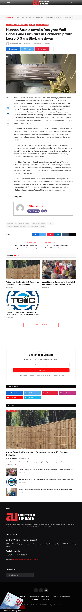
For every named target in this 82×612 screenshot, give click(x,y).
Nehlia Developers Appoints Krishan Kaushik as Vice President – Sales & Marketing (46, 489)
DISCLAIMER (34, 597)
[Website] (45, 210)
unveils (42, 226)
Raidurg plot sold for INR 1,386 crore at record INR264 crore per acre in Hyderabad (23, 313)
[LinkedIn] (8, 113)
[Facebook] (8, 103)
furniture (50, 223)
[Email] (8, 123)
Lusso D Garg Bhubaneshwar (16, 226)
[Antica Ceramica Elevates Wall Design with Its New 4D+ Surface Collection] (23, 269)
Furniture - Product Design (17, 24)
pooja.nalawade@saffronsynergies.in (25, 559)
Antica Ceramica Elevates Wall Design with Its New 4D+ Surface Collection (22, 283)
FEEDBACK (45, 597)
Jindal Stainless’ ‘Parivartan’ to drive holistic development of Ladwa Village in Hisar (59, 283)
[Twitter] (8, 108)
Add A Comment (41, 325)
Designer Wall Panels (38, 223)
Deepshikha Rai (24, 223)
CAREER (35, 600)
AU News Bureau (17, 43)
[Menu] (8, 2)
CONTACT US (45, 600)
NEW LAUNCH (11, 411)
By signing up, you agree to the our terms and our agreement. (42, 375)
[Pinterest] (8, 118)
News (32, 24)
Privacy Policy (53, 375)
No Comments (37, 43)
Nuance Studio (33, 226)
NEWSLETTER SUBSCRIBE (61, 597)
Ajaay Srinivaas (12, 223)
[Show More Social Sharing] (52, 49)
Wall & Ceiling (42, 24)
